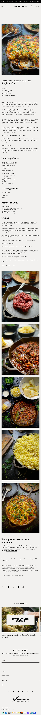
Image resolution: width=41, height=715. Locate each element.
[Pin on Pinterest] (18, 587)
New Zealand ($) (6, 707)
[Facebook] (13, 691)
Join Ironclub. (5, 560)
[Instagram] (9, 691)
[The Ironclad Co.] (20, 6)
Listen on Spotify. (11, 550)
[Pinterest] (27, 691)
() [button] (37, 6)
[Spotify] (32, 691)
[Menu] (4, 6)
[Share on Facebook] (8, 587)
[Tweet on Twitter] (13, 587)
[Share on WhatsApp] (23, 587)
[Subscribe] (37, 660)
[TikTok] (23, 691)
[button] (32, 6)
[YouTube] (18, 691)
